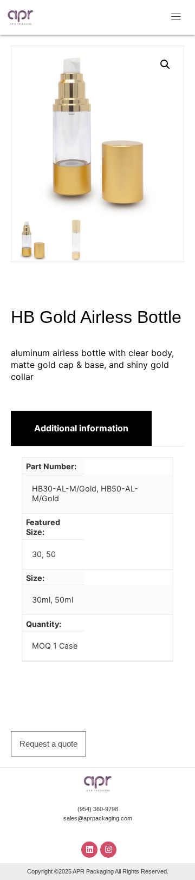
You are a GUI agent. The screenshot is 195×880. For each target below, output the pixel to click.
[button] (176, 17)
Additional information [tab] (81, 428)
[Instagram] (108, 850)
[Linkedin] (89, 850)
